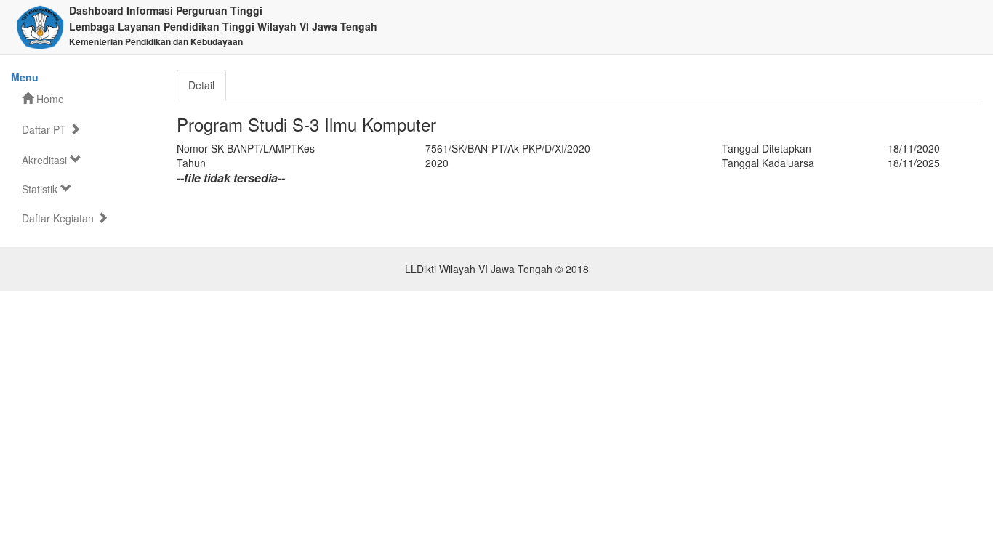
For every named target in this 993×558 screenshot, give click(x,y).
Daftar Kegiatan (59, 218)
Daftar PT (45, 129)
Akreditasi (46, 160)
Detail (201, 85)
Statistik (41, 189)
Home (48, 99)
